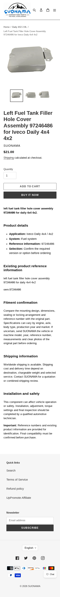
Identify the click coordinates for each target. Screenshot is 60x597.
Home (7, 27)
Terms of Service (17, 479)
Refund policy (15, 488)
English (29, 548)
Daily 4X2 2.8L (19, 27)
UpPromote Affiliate (18, 497)
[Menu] (54, 10)
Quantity (8, 169)
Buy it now (30, 195)
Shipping (9, 157)
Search (11, 470)
